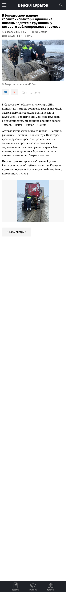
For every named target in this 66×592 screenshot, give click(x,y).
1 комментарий (16, 231)
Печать (28, 35)
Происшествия (38, 31)
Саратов (33, 5)
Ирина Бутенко (11, 35)
